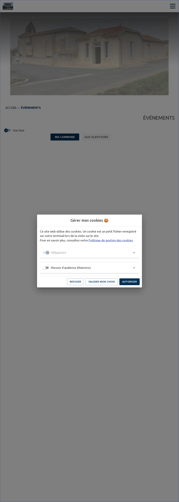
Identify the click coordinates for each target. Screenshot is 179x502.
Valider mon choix (101, 281)
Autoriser (129, 281)
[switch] (44, 267)
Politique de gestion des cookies (111, 240)
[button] (89, 252)
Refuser (75, 281)
